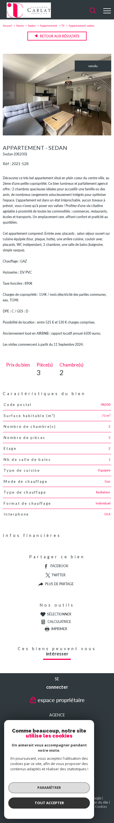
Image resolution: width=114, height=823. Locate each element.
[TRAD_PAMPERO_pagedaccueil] (29, 16)
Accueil (7, 25)
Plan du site (99, 802)
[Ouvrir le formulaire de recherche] (92, 11)
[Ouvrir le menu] (107, 11)
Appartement (48, 25)
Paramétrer (49, 787)
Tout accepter (49, 802)
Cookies (101, 807)
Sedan (32, 25)
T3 (62, 25)
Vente (20, 25)
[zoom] (57, 134)
